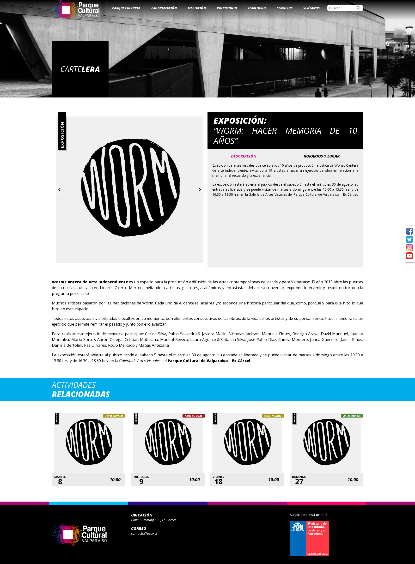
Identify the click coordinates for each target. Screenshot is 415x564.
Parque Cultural (126, 8)
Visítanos (311, 8)
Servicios (285, 8)
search (358, 8)
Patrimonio (227, 8)
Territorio (257, 8)
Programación (164, 8)
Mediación (197, 8)
